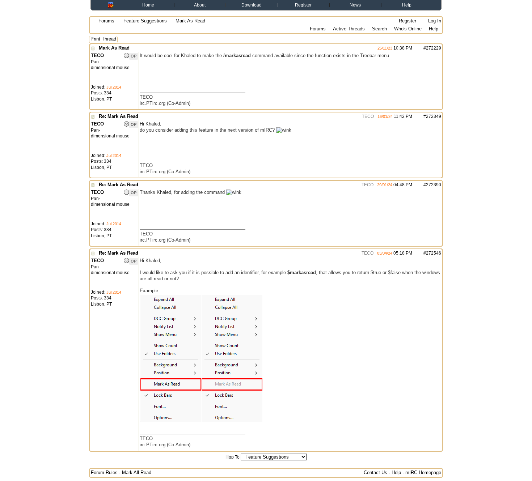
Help (406, 5)
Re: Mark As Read (118, 116)
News (355, 5)
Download (251, 5)
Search (379, 28)
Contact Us (375, 472)
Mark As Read (114, 48)
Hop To (232, 457)
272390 (433, 184)
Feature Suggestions (145, 21)
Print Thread (103, 39)
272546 (433, 253)
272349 (433, 116)
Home (148, 5)
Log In (434, 21)
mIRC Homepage (423, 472)
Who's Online (408, 28)
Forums (106, 21)
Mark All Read (136, 472)
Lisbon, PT (101, 99)
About (200, 5)
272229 (433, 48)
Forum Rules (104, 472)
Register (303, 5)
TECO (367, 116)
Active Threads (349, 28)
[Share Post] (416, 48)
